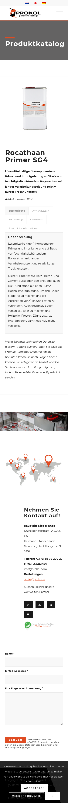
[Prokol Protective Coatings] (28, 12)
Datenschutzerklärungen (39, 745)
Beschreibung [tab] (17, 211)
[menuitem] (58, 12)
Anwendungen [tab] (40, 211)
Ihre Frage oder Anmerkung (24, 688)
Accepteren (34, 788)
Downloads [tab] (36, 219)
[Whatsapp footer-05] (42, 626)
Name (10, 653)
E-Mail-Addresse (16, 671)
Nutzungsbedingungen (18, 747)
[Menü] (58, 12)
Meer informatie (26, 796)
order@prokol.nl (34, 579)
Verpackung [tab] (16, 219)
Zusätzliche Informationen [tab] (24, 228)
